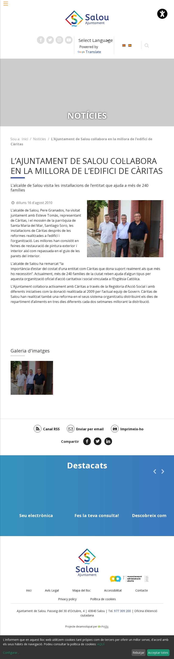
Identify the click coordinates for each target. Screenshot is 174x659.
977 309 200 (122, 611)
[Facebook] (87, 441)
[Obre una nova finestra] (41, 40)
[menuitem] (123, 45)
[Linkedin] (108, 441)
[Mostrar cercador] (146, 45)
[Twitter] (97, 441)
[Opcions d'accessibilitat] (162, 13)
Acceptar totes (158, 653)
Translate (93, 52)
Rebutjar (138, 653)
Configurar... (11, 653)
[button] (5, 5)
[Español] (129, 45)
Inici (25, 139)
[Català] (123, 45)
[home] (87, 18)
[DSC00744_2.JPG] (32, 378)
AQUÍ (100, 644)
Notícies (39, 139)
